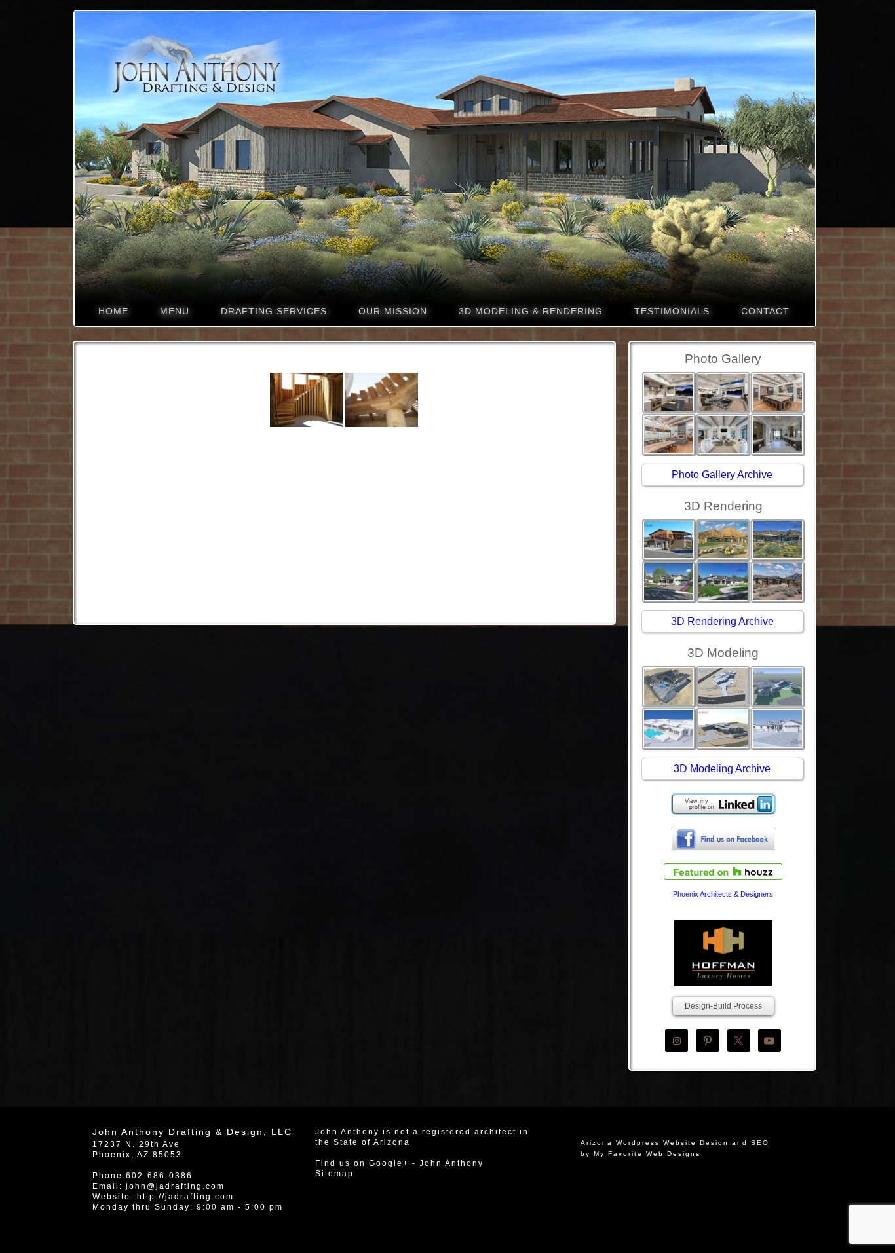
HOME (113, 311)
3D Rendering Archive (722, 621)
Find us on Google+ (362, 1163)
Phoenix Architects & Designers (723, 894)
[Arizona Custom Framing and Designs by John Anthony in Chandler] (306, 400)
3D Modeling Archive (722, 768)
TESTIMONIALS (672, 311)
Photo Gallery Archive (722, 474)
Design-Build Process (723, 1006)
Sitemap (334, 1173)
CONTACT (765, 311)
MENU (174, 311)
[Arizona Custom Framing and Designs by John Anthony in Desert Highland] (381, 400)
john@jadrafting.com (175, 1186)
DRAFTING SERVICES (274, 311)
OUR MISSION (392, 311)
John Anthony (451, 1163)
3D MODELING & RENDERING (531, 311)
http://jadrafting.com (185, 1196)
